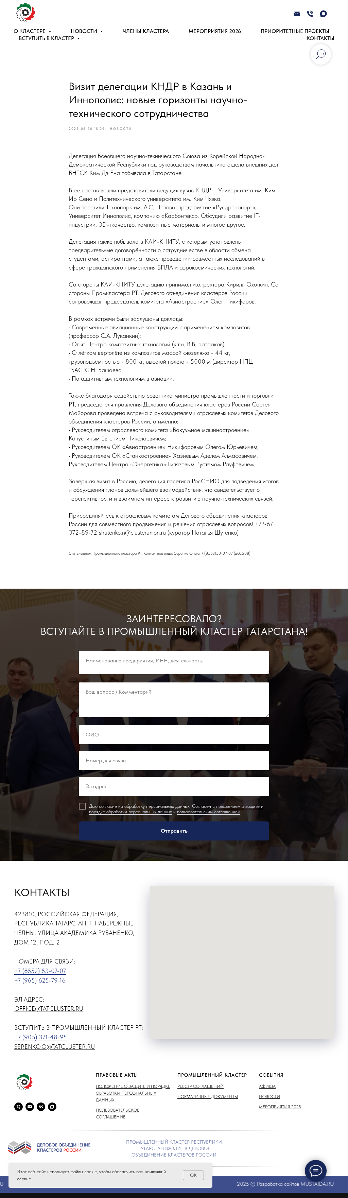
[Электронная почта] (297, 14)
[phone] (18, 1106)
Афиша (267, 1086)
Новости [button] (85, 31)
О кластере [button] (30, 31)
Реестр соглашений (200, 1086)
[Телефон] (310, 14)
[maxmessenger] (323, 14)
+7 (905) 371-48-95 (40, 1037)
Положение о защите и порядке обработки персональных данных (133, 1093)
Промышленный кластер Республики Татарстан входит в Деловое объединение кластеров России (174, 1148)
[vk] (41, 1106)
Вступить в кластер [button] (47, 38)
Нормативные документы (207, 1096)
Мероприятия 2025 (280, 1106)
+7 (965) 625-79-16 (40, 980)
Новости (269, 1096)
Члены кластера (146, 31)
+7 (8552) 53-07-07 (40, 970)
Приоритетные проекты (295, 31)
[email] (29, 1106)
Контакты (320, 38)
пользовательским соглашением (208, 811)
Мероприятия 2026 (215, 31)
